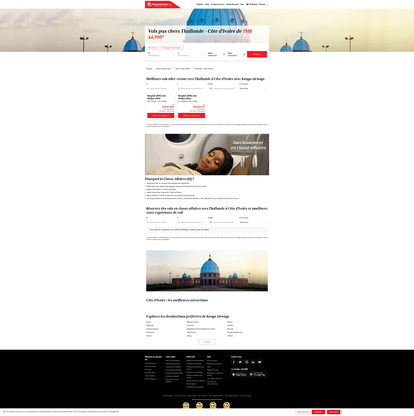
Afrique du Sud (192, 322)
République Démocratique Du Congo (201, 329)
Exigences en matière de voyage (215, 374)
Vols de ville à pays (246, 395)
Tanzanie (190, 325)
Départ (210, 53)
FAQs (209, 367)
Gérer (207, 4)
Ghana (189, 336)
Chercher (256, 54)
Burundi (230, 329)
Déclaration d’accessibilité (194, 387)
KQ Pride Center (150, 372)
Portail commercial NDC (173, 370)
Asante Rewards (232, 4)
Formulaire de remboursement (212, 383)
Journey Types (243, 84)
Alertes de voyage (212, 370)
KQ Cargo (148, 369)
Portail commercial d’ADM (174, 373)
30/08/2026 (212, 55)
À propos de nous (217, 4)
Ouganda (149, 325)
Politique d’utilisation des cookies (194, 376)
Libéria (230, 336)
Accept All (333, 412)
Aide (242, 4)
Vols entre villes (202, 395)
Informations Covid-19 (214, 378)
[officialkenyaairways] (246, 362)
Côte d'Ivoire (191, 332)
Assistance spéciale (172, 376)
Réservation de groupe (173, 364)
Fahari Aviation (150, 376)
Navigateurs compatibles (194, 372)
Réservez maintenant (161, 115)
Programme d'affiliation (173, 367)
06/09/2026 (232, 55)
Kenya (148, 322)
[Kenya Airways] (233, 362)
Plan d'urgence (191, 384)
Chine (229, 322)
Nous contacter (212, 360)
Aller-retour (152, 48)
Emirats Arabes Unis (235, 332)
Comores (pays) (152, 329)
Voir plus (207, 342)
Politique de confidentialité (194, 360)
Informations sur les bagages (172, 380)
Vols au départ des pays (231, 395)
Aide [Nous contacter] (214, 364)
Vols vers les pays (168, 395)
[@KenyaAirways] (240, 362)
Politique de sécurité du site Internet (195, 368)
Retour (230, 53)
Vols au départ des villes (216, 395)
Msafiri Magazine (150, 379)
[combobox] (160, 55)
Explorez (200, 4)
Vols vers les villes (180, 395)
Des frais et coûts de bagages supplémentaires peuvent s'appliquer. (243, 124)
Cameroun (150, 332)
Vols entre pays (191, 395)
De (149, 53)
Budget (210, 84)
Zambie (230, 325)
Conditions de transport (194, 364)
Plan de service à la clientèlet (195, 381)
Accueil (149, 69)
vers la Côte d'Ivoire (182, 69)
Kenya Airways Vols (163, 69)
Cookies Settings (303, 412)
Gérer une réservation (173, 360)
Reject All (318, 412)
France (148, 336)
